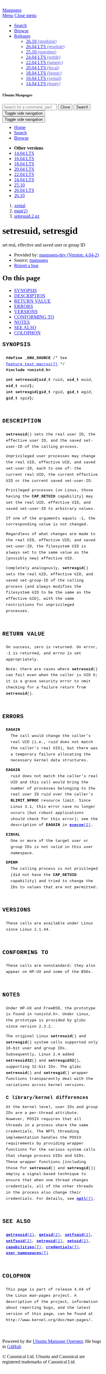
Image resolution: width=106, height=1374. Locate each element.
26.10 (41, 41)
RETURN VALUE (32, 301)
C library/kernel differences (47, 1097)
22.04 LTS (44, 62)
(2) (80, 825)
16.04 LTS (43, 78)
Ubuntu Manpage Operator (58, 1341)
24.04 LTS (43, 57)
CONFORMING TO (34, 316)
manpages (38, 260)
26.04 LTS (45, 46)
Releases (22, 35)
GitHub (14, 1346)
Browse (21, 30)
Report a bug (26, 265)
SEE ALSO (25, 327)
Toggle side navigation (24, 113)
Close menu (25, 15)
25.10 (41, 51)
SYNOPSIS (25, 290)
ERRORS (23, 306)
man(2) (20, 210)
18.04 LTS (44, 73)
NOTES (22, 322)
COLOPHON (27, 332)
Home (20, 127)
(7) (85, 1199)
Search (20, 25)
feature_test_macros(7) (32, 364)
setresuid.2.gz (26, 216)
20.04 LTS (42, 67)
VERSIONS (26, 311)
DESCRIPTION (29, 295)
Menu (7, 15)
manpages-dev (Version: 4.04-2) (69, 254)
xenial (19, 205)
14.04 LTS (43, 83)
